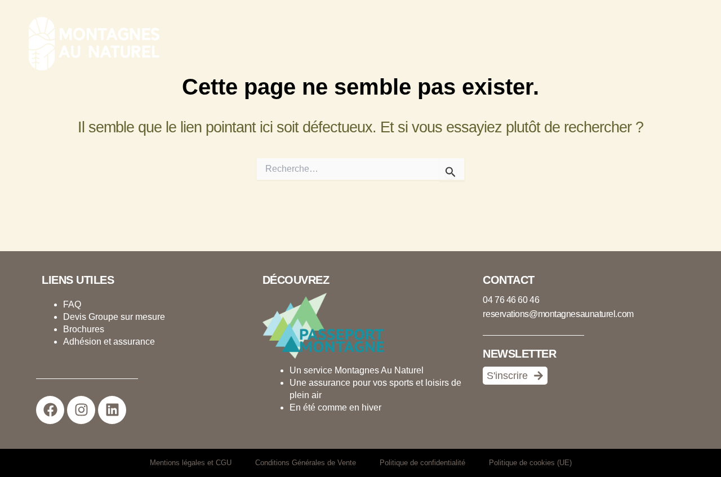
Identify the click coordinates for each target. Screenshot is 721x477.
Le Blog (619, 42)
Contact (673, 42)
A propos (549, 42)
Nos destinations (459, 42)
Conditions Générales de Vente (305, 462)
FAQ (72, 304)
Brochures (83, 329)
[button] (503, 42)
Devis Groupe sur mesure (114, 317)
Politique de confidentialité (422, 462)
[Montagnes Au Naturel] (90, 42)
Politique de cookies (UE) (530, 462)
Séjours (385, 42)
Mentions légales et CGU (191, 462)
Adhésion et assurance (109, 341)
